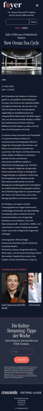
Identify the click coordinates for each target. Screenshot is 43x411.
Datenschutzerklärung (19, 374)
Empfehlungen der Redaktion (14, 269)
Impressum (21, 405)
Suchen (33, 22)
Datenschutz (21, 402)
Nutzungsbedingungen (21, 398)
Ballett (25, 28)
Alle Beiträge (21, 400)
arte (4, 79)
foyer (17, 28)
